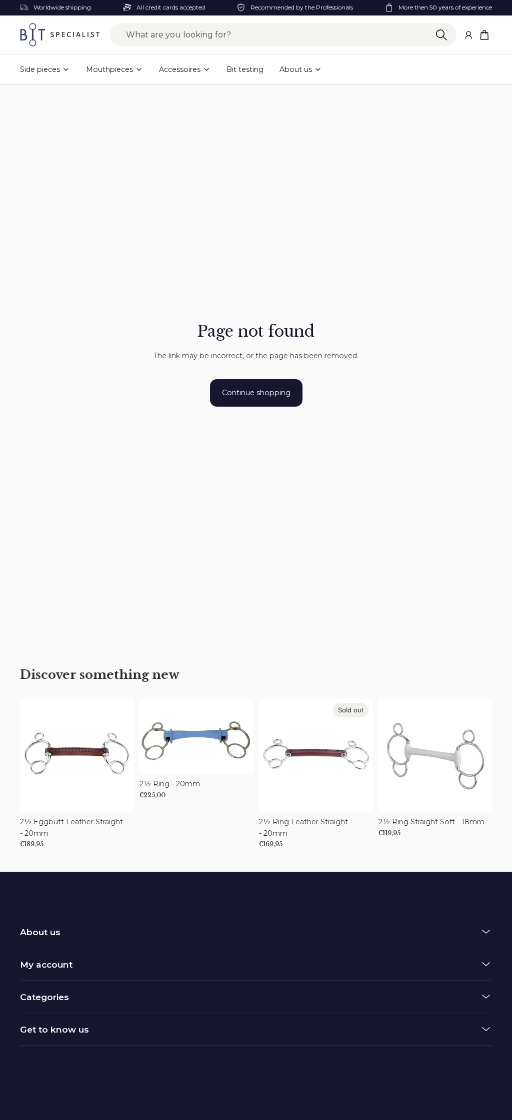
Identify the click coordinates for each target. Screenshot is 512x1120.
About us (40, 932)
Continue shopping (256, 392)
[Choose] (118, 797)
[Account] (468, 34)
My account (46, 964)
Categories (44, 997)
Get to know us (54, 1029)
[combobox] (283, 35)
